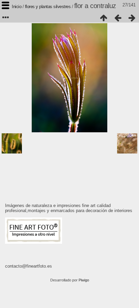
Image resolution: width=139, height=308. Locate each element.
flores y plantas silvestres (48, 6)
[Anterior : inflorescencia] (118, 18)
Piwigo (84, 280)
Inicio (16, 6)
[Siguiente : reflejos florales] (132, 18)
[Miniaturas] (103, 18)
